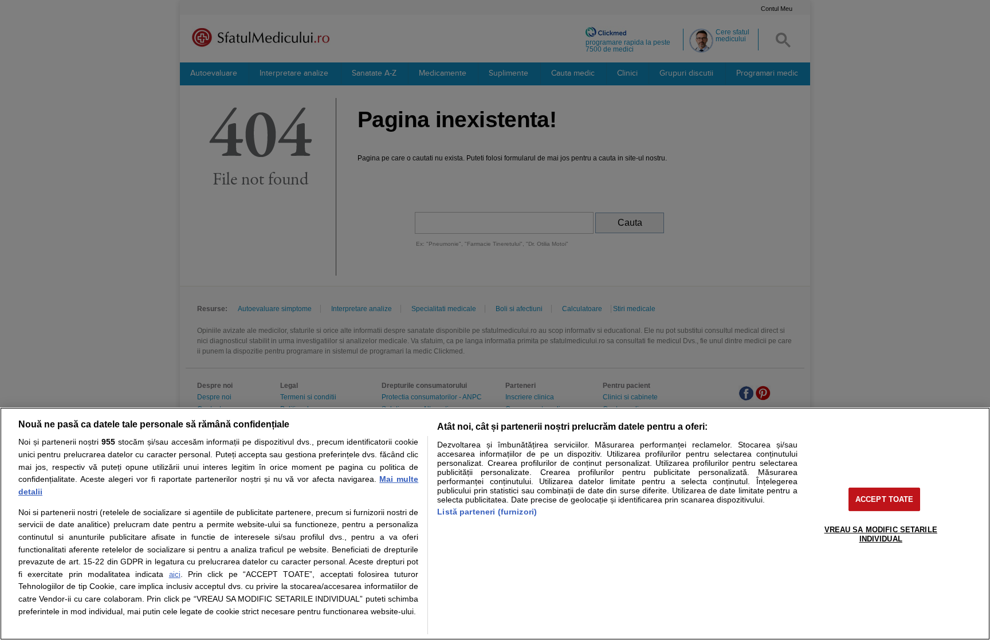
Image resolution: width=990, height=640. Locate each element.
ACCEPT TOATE (884, 499)
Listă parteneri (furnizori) (487, 511)
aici (174, 574)
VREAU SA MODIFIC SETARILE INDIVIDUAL (880, 534)
